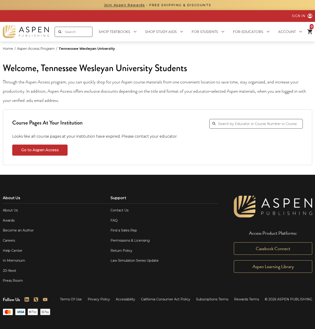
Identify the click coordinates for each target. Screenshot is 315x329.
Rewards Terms (246, 299)
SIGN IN (298, 16)
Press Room (13, 281)
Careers (9, 240)
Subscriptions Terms (212, 299)
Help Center (12, 251)
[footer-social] (26, 299)
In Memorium (14, 260)
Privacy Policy (99, 299)
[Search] (60, 32)
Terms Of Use (71, 299)
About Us (10, 210)
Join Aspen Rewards (124, 5)
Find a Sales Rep (123, 230)
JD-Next (9, 271)
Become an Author (18, 230)
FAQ (114, 220)
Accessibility (125, 299)
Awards (9, 220)
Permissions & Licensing (130, 240)
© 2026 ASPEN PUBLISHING (288, 299)
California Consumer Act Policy (165, 299)
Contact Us (119, 210)
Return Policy (121, 251)
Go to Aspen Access (40, 150)
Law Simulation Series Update (134, 260)
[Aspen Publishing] (26, 31)
